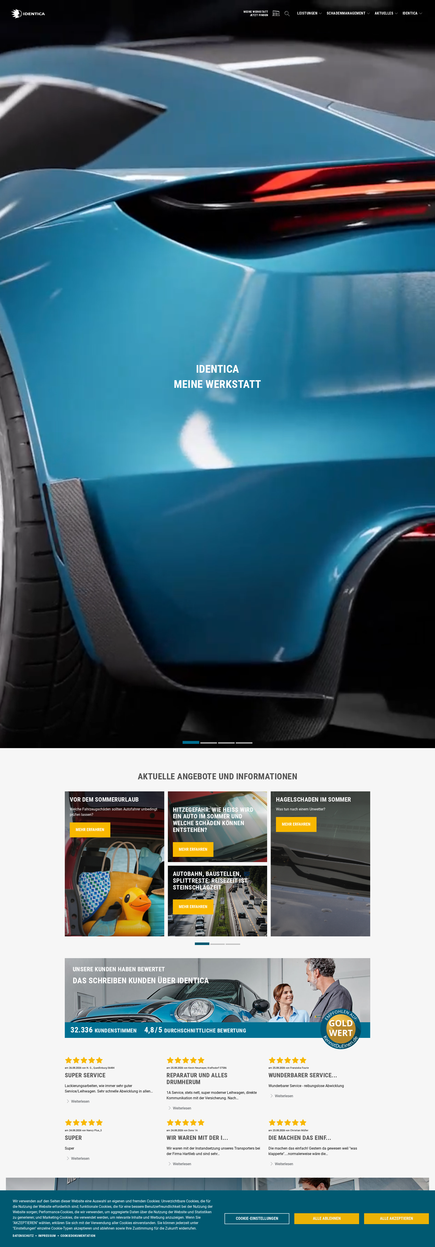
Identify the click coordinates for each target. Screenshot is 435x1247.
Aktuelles (384, 13)
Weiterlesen (79, 1101)
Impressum (47, 1235)
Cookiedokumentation (78, 1235)
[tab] (191, 742)
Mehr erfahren (90, 829)
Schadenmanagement (346, 13)
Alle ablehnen (327, 1218)
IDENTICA (410, 13)
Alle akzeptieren (396, 1218)
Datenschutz (23, 1235)
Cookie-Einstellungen (257, 1218)
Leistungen (307, 13)
